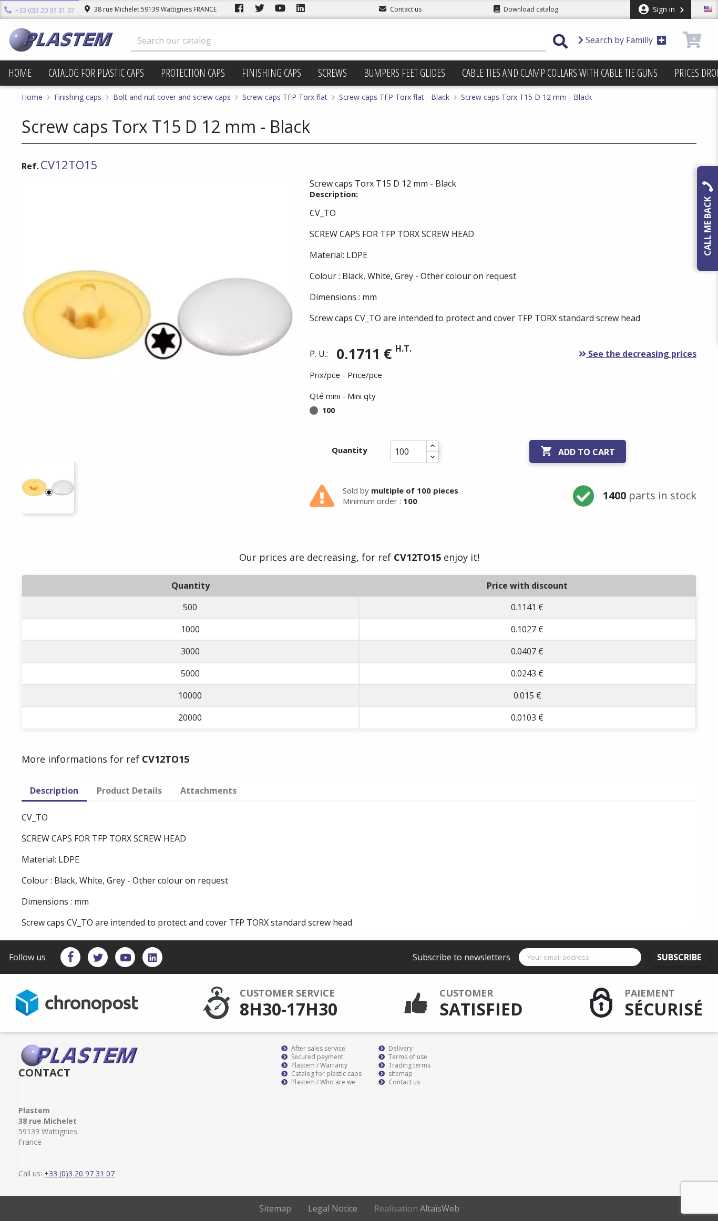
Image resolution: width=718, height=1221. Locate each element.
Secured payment (316, 1057)
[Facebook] (70, 957)
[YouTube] (125, 957)
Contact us (403, 1082)
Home (20, 73)
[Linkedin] (152, 957)
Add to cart (577, 451)
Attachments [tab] (208, 790)
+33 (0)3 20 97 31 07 (44, 10)
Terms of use (407, 1057)
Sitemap (275, 1208)
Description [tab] (54, 790)
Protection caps (193, 73)
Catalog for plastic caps (96, 73)
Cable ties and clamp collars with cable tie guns (560, 73)
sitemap (400, 1074)
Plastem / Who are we (322, 1082)
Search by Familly (619, 40)
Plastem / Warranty (318, 1065)
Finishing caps (271, 73)
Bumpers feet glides (404, 73)
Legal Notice (332, 1208)
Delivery (400, 1048)
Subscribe (679, 957)
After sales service (317, 1048)
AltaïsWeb (439, 1208)
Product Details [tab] (129, 790)
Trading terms (408, 1065)
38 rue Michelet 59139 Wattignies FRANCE (155, 9)
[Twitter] (98, 957)
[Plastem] (61, 40)
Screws (332, 73)
